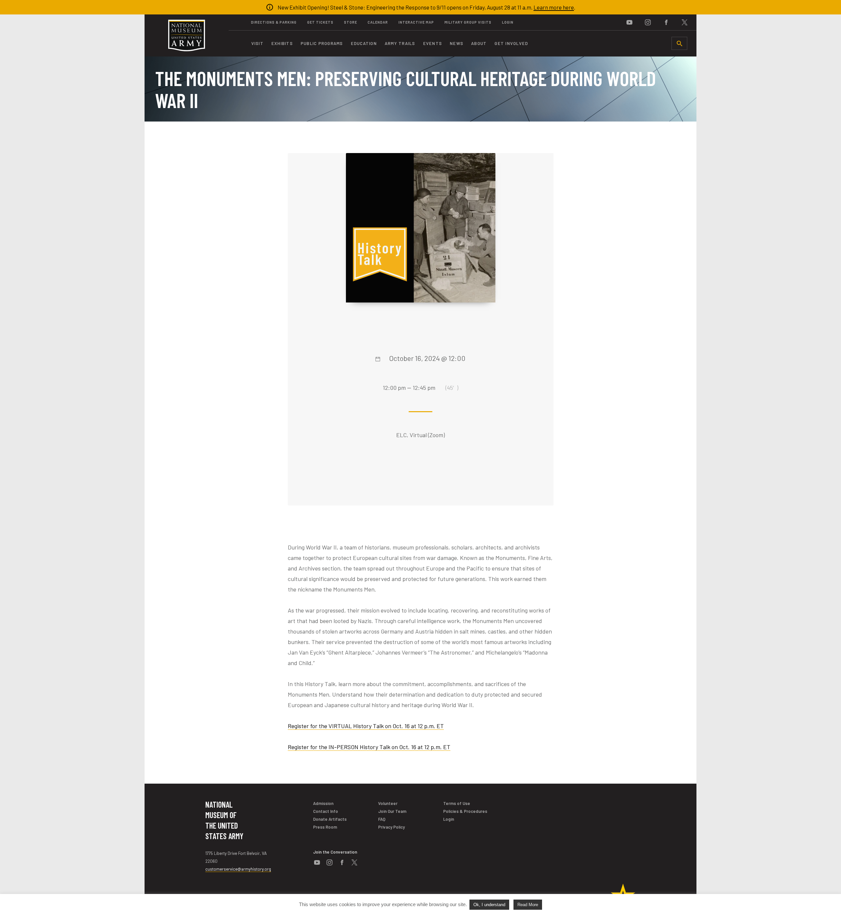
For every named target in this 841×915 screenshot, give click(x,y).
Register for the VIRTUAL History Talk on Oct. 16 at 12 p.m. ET (366, 725)
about (479, 43)
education (364, 43)
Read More (527, 904)
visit (257, 43)
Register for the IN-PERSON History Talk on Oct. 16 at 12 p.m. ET (369, 746)
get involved (511, 43)
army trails (400, 43)
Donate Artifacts (330, 819)
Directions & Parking (274, 22)
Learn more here (554, 7)
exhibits (282, 43)
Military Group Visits (467, 22)
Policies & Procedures (465, 811)
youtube (629, 22)
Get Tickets (320, 22)
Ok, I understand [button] (489, 904)
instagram (648, 22)
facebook (666, 22)
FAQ (381, 819)
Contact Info (325, 811)
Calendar (378, 22)
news (456, 43)
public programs (322, 43)
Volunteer (388, 803)
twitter (685, 22)
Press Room (325, 827)
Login (507, 22)
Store (350, 22)
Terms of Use (456, 803)
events (432, 43)
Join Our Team (392, 811)
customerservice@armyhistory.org (238, 869)
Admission (323, 803)
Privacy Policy (391, 827)
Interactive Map (416, 22)
